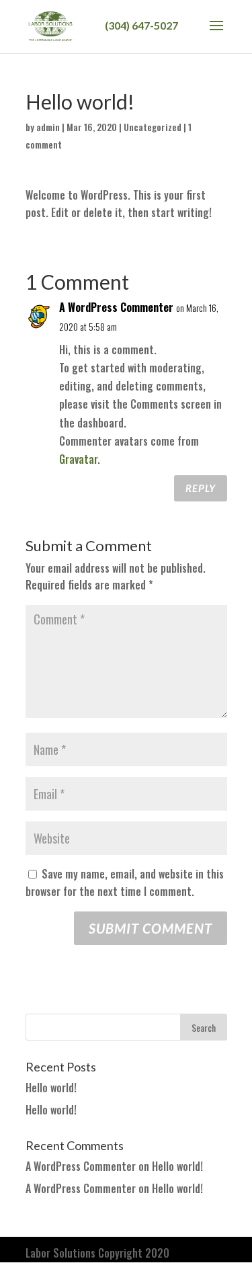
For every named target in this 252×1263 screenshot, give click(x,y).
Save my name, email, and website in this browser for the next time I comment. (125, 882)
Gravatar (78, 459)
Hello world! (51, 1087)
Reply (200, 488)
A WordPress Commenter (116, 307)
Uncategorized (152, 127)
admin (48, 127)
